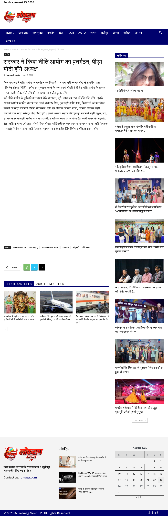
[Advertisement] (104, 17)
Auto (82, 33)
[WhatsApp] (47, 2)
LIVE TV (10, 40)
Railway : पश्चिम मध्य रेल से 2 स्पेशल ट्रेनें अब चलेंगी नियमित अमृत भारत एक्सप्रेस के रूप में (92, 319)
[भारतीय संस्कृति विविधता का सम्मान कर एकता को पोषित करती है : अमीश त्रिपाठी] (139, 271)
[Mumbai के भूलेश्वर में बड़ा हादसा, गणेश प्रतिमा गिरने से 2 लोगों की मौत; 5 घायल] (20, 302)
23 (161, 479)
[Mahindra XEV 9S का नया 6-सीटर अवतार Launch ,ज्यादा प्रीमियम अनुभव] (67, 477)
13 (141, 473)
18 (126, 479)
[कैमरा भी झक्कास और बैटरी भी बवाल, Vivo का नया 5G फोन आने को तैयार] (67, 493)
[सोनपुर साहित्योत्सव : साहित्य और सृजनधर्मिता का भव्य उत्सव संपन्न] (139, 311)
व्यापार (93, 33)
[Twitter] (34, 267)
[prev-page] (6, 329)
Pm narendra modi (50, 247)
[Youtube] (52, 2)
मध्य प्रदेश (37, 33)
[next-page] (11, 329)
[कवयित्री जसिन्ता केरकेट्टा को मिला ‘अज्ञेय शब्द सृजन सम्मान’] (139, 231)
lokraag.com (28, 477)
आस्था (116, 33)
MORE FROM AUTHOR (50, 284)
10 (119, 473)
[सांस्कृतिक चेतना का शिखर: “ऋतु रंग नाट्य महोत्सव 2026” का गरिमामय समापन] (139, 150)
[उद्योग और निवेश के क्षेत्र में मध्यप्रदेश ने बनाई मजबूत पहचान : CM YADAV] (67, 461)
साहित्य (127, 33)
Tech (70, 33)
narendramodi (19, 247)
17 (119, 479)
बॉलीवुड (104, 33)
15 (154, 473)
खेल (61, 33)
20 (141, 479)
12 (134, 473)
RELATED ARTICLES (19, 284)
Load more (139, 420)
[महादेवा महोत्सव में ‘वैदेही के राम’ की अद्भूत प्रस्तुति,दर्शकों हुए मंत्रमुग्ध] (139, 391)
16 (161, 473)
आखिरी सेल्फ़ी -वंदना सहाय (129, 90)
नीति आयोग (86, 247)
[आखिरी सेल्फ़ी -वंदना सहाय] (139, 74)
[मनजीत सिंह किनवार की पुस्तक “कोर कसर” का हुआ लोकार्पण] (139, 351)
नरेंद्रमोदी (76, 247)
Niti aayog (33, 247)
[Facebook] (41, 2)
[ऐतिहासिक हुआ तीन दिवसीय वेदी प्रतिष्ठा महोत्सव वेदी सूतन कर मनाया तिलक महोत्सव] (139, 110)
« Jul (138, 497)
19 (134, 479)
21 (148, 479)
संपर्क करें (153, 512)
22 (154, 479)
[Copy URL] (42, 267)
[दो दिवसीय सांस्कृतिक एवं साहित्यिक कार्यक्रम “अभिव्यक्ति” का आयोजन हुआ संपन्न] (139, 190)
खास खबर (23, 33)
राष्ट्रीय (50, 33)
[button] (160, 33)
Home (10, 33)
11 (126, 473)
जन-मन (138, 33)
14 (148, 473)
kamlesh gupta (13, 75)
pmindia (65, 247)
